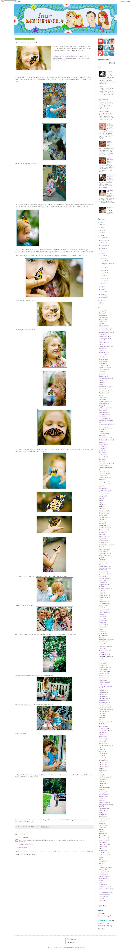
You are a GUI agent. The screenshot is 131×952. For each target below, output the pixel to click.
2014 (101, 230)
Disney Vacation (103, 473)
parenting (102, 741)
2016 (101, 225)
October (103, 243)
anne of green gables (105, 336)
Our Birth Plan (112, 34)
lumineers (102, 663)
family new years (104, 513)
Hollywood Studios (104, 597)
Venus (101, 880)
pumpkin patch (103, 764)
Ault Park (101, 349)
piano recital (102, 752)
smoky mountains (104, 808)
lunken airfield (103, 665)
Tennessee (102, 834)
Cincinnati (102, 416)
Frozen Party (102, 551)
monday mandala (104, 682)
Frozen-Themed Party (105, 556)
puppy (101, 769)
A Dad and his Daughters (110, 176)
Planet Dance (103, 754)
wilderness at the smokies (106, 889)
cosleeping (102, 446)
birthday (101, 374)
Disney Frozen (103, 466)
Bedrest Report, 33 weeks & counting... (109, 143)
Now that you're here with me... (109, 125)
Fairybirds (101, 505)
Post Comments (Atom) (28, 855)
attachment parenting (105, 346)
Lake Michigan (103, 653)
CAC (100, 395)
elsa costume (102, 494)
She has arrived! (103, 99)
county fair (102, 449)
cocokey (101, 442)
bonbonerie (102, 380)
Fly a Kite (101, 539)
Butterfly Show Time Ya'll (108, 264)
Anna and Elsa (103, 334)
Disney (101, 461)
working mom (103, 897)
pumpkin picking (104, 766)
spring (101, 813)
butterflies (102, 389)
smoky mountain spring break (106, 805)
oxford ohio (102, 737)
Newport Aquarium (104, 707)
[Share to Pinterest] (48, 827)
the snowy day (103, 840)
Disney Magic (103, 471)
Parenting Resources (89, 34)
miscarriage (102, 680)
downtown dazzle (104, 484)
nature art (102, 694)
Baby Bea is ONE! (109, 191)
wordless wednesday (105, 893)
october (101, 718)
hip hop (101, 591)
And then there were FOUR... (109, 159)
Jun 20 (105, 261)
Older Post (90, 851)
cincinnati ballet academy (106, 421)
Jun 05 (105, 281)
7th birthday (102, 315)
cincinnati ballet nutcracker (106, 424)
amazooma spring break (106, 332)
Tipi (100, 859)
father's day (102, 522)
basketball (102, 363)
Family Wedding (103, 517)
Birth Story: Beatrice (38, 34)
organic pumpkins (104, 728)
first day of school (104, 528)
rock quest (102, 779)
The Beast (102, 836)
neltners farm (103, 701)
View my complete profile (105, 916)
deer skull (102, 459)
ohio (100, 720)
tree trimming (103, 872)
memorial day (103, 674)
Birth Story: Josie (28, 34)
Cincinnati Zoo (103, 434)
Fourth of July (103, 543)
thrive (100, 849)
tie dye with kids (103, 855)
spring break (102, 815)
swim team (102, 825)
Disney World (103, 475)
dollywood (101, 480)
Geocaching (102, 562)
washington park (104, 887)
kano (100, 629)
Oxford (101, 735)
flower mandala (103, 536)
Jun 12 (105, 273)
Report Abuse (102, 906)
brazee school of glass (105, 387)
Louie (100, 661)
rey (100, 773)
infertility (101, 614)
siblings (101, 798)
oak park (101, 713)
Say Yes (101, 786)
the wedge (102, 842)
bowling (101, 385)
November (104, 240)
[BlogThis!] (43, 827)
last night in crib (103, 655)
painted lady (102, 739)
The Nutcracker (103, 838)
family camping (103, 511)
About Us (21, 34)
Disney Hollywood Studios (106, 468)
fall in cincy (102, 509)
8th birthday (102, 317)
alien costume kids (104, 330)
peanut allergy (103, 743)
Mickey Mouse (103, 678)
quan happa (102, 771)
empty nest (102, 496)
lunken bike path (104, 667)
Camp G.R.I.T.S (103, 397)
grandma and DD (104, 578)
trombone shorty (103, 876)
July (102, 251)
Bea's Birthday (103, 370)
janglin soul (102, 623)
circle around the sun (105, 438)
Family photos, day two (110, 208)
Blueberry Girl (103, 376)
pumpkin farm (103, 762)
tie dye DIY (102, 851)
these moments (103, 844)
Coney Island (102, 444)
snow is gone (103, 810)
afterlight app (103, 322)
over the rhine (103, 733)
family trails (102, 515)
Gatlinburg (102, 560)
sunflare (101, 821)
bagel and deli (103, 355)
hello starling (102, 587)
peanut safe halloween (105, 745)
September (104, 246)
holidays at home (103, 595)
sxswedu (101, 827)
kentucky (101, 631)
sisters (101, 800)
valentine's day (103, 878)
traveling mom (103, 870)
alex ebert (102, 324)
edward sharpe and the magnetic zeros (105, 491)
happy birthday (103, 585)
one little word (103, 726)
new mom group (103, 703)
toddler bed (102, 861)
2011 (101, 300)
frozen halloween (104, 549)
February (103, 295)
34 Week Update (104, 112)
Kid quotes (102, 633)
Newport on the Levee (105, 709)
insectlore (101, 616)
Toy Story (101, 864)
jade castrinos (103, 621)
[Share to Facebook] (46, 827)
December (104, 238)
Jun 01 (105, 283)
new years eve (103, 705)
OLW (100, 724)
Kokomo (101, 644)
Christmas (102, 410)
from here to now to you (106, 545)
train (100, 866)
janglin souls (102, 625)
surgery (101, 823)
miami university (104, 676)
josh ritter (102, 627)
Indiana (101, 608)
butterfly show (103, 391)
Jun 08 (105, 276)
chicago (101, 406)
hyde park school (103, 606)
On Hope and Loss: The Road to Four (52, 34)
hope (100, 599)
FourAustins (22, 838)
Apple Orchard (103, 342)
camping (101, 400)
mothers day (102, 692)
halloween (102, 583)
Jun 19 (105, 268)
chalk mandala (103, 404)
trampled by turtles (104, 868)
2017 (101, 222)
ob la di (101, 716)
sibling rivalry (103, 796)
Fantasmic (102, 519)
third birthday (103, 847)
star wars (102, 817)
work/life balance (104, 895)
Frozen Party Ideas (104, 553)
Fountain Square (103, 541)
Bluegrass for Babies (105, 378)
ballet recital (102, 359)
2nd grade (102, 311)
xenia (100, 899)
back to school (103, 353)
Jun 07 (105, 278)
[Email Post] (38, 827)
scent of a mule (103, 788)
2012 (101, 236)
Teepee (101, 830)
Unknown (102, 914)
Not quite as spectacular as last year (65, 56)
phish (100, 747)
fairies (101, 500)
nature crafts (103, 696)
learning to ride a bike (105, 657)
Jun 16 (105, 270)
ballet (100, 357)
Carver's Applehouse (104, 402)
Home (16, 34)
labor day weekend (104, 650)
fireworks (102, 524)
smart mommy (103, 803)
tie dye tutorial (103, 853)
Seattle (101, 790)
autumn (101, 351)
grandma (101, 576)
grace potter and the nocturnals (105, 569)
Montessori (102, 684)
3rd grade (102, 313)
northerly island (103, 711)
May (102, 287)
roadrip (101, 775)
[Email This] (41, 827)
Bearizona (102, 372)
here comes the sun (104, 589)
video (100, 883)
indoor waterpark (104, 612)
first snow (102, 532)
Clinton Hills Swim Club (105, 440)
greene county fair (104, 580)
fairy (100, 503)
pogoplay (101, 756)
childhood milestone (104, 408)
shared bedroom (103, 794)
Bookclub (101, 382)
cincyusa (101, 436)
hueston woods (103, 602)
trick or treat (102, 874)
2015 (101, 228)
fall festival (102, 507)
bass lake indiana (104, 366)
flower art (102, 534)
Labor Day (102, 648)
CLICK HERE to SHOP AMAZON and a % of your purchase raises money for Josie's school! (105, 926)
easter (101, 486)
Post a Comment (22, 848)
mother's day (102, 690)
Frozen (101, 547)
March (103, 292)
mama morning (103, 672)
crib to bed (102, 453)
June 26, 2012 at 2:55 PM (26, 844)
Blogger (83, 948)
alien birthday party (104, 328)
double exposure (103, 482)
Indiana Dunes (103, 610)
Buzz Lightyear (103, 393)
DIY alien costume (104, 478)
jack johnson (102, 619)
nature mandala (103, 699)
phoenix (101, 750)
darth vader (102, 455)
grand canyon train (104, 574)
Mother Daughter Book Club (105, 687)
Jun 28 (105, 256)
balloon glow (102, 361)
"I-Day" (101, 87)
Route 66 (101, 781)
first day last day (104, 526)
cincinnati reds (103, 432)
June (102, 253)
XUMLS (101, 901)
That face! (109, 71)
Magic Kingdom (103, 670)
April (102, 289)
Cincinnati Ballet (103, 419)
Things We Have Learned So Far (68, 34)
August (103, 248)
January (103, 297)
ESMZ (101, 498)
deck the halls (103, 457)
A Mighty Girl (103, 320)
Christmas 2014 (103, 412)
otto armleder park (104, 730)
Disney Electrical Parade (105, 463)
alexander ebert (103, 326)
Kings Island (102, 642)
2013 (101, 233)
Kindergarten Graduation (106, 640)
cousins (101, 451)
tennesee (101, 832)
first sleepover (103, 530)
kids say (101, 638)
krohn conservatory (104, 646)
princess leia (102, 760)
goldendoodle (102, 564)
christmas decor (103, 414)
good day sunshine (104, 566)
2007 (101, 303)
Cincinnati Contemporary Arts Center (106, 428)
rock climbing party (104, 777)
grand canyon (103, 572)
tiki (100, 857)
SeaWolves (102, 792)
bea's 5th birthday (104, 368)
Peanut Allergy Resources (101, 34)
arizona (101, 344)
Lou (100, 659)
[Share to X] (45, 827)
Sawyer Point (103, 784)
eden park (102, 488)
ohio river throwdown (105, 722)
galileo (100, 558)
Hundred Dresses (104, 604)
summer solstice (103, 819)
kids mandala (103, 636)
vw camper (102, 885)
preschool (101, 758)
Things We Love (80, 34)
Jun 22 (105, 258)
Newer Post (19, 851)
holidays (101, 593)
